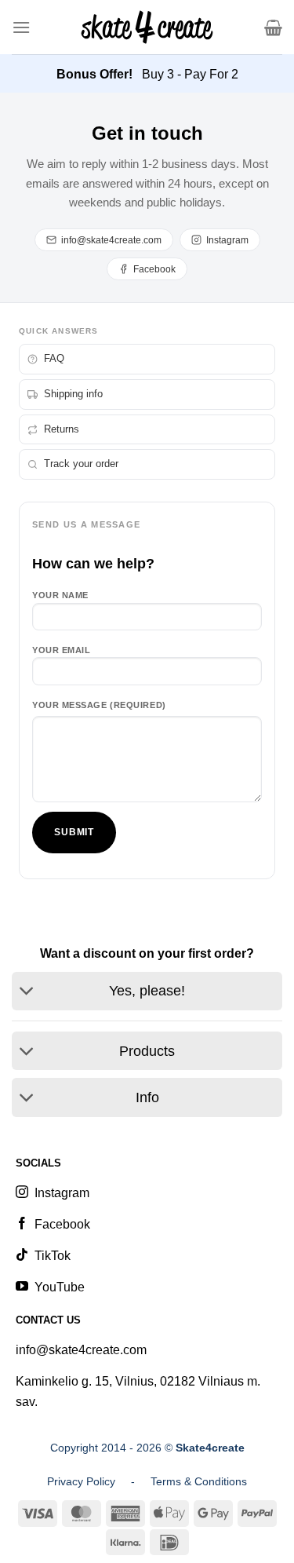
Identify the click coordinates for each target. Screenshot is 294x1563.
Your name (60, 595)
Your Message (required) (99, 705)
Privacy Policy (81, 1481)
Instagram (227, 240)
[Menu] (21, 27)
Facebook (154, 269)
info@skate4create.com (111, 240)
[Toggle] (27, 993)
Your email (61, 650)
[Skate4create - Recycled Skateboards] (147, 26)
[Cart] (273, 27)
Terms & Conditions (199, 1481)
